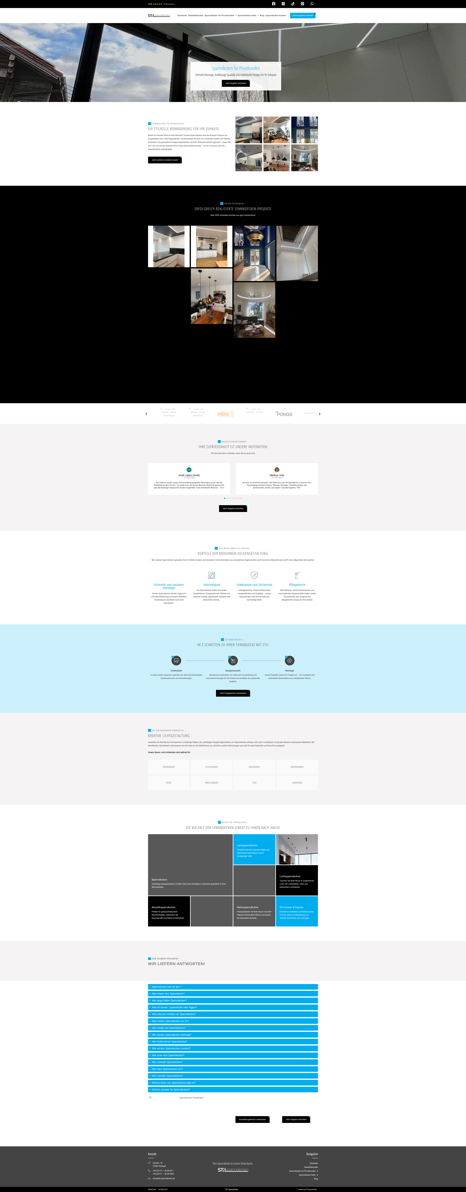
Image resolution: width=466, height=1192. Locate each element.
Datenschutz (162, 1189)
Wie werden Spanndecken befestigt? (171, 1034)
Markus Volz (277, 475)
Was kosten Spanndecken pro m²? (170, 1021)
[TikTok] (293, 3)
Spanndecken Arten (307, 1175)
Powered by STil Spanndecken (307, 1189)
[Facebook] (273, 3)
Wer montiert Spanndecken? (167, 1075)
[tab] (233, 987)
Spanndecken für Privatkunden (302, 1171)
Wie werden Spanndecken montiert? (171, 1048)
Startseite (314, 1163)
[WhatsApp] (312, 3)
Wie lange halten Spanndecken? (169, 1000)
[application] (235, 15)
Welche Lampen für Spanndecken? (171, 1089)
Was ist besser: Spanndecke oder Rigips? (174, 1007)
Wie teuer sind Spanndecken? (168, 1055)
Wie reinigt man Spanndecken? (169, 1028)
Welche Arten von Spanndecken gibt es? (174, 1082)
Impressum (152, 1189)
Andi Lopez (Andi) (189, 475)
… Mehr (221, 488)
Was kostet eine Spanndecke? (168, 993)
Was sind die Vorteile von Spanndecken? (174, 1014)
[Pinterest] (302, 3)
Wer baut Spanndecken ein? (167, 1069)
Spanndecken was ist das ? (166, 986)
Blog (316, 1179)
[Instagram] (283, 3)
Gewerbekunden (311, 1167)
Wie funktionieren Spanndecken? (169, 1041)
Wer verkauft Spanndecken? (167, 1062)
